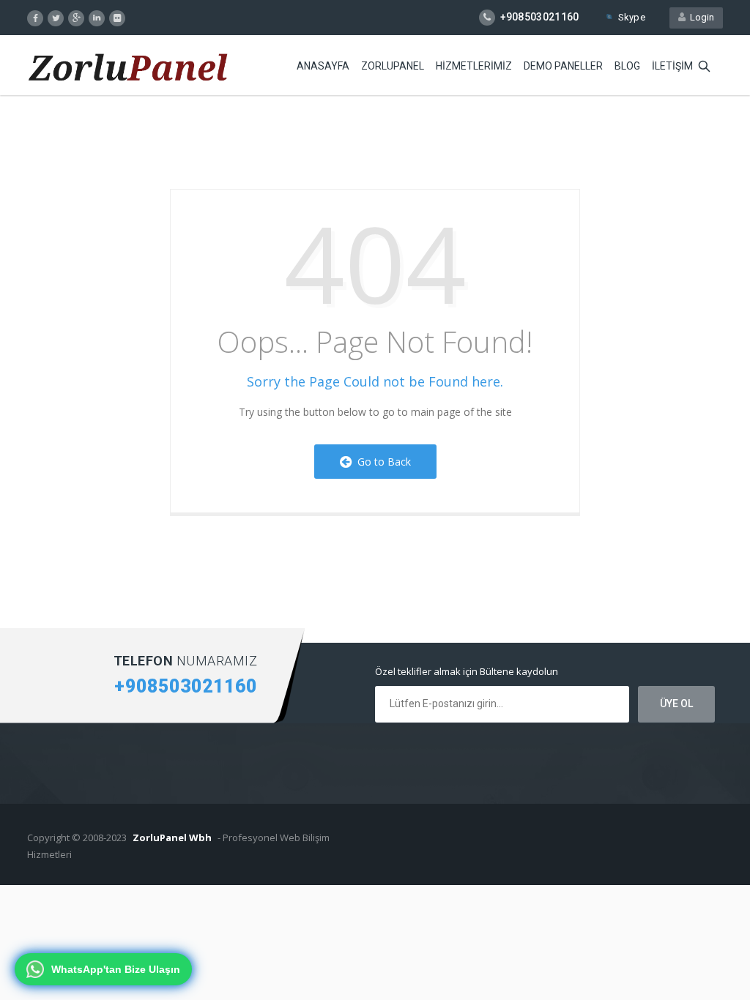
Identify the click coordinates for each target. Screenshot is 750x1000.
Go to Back (381, 462)
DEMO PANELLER (563, 66)
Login (700, 17)
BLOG (627, 66)
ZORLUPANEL (392, 66)
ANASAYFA (323, 66)
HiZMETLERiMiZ (474, 66)
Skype (632, 17)
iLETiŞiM (672, 66)
